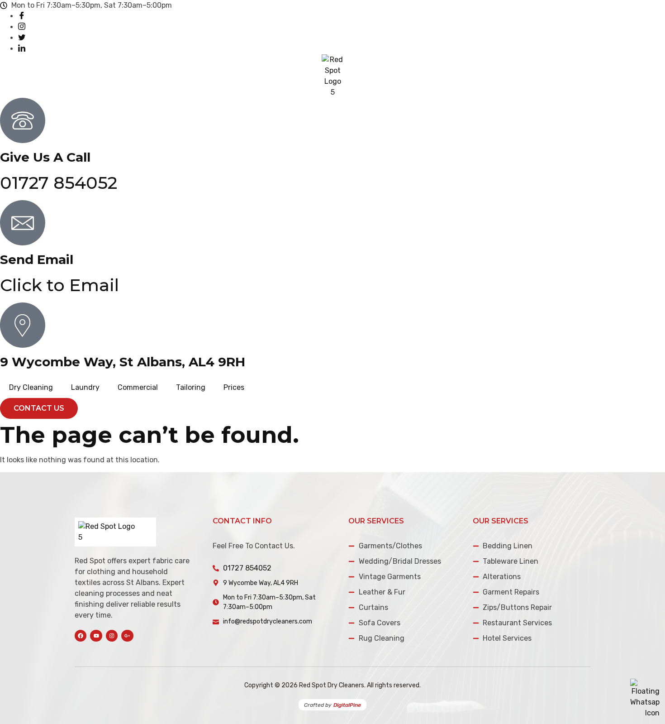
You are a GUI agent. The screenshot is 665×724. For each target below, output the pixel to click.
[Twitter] (21, 38)
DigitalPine (347, 705)
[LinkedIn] (21, 48)
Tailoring (190, 387)
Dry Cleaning (31, 387)
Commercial (138, 387)
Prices (233, 387)
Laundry (85, 387)
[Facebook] (21, 16)
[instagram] (21, 27)
